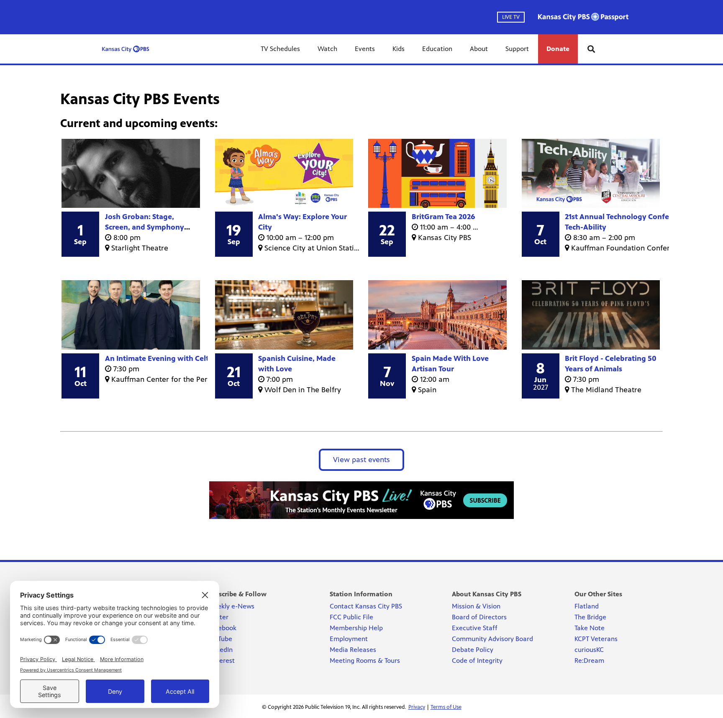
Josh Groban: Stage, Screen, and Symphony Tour (144, 227)
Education (437, 49)
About (479, 49)
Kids (398, 49)
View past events (361, 459)
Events (365, 49)
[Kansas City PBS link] (125, 49)
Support (517, 49)
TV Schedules (280, 49)
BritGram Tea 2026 (443, 216)
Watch (327, 49)
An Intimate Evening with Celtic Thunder (175, 358)
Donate (557, 49)
